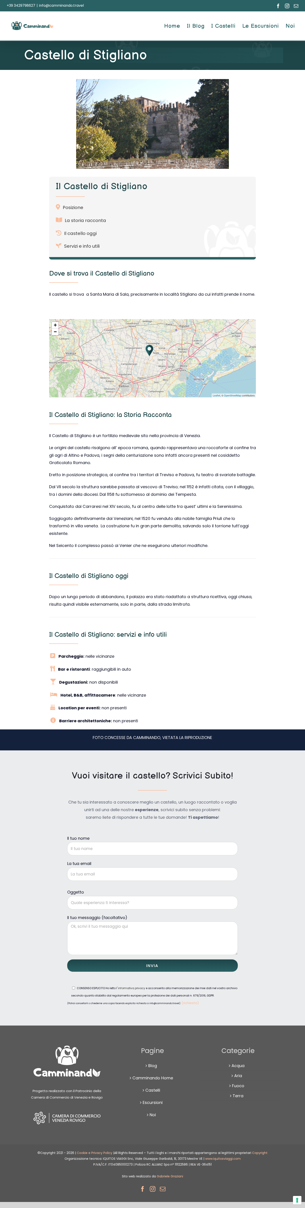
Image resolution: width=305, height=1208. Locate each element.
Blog (152, 1065)
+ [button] (55, 325)
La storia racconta (85, 220)
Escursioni (153, 1102)
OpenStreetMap (232, 395)
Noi (153, 1115)
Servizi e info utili (82, 246)
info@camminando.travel (61, 5)
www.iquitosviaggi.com (223, 1158)
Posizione (73, 207)
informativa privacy (131, 988)
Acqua (238, 1065)
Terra (238, 1096)
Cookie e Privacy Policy (95, 1153)
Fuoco (238, 1086)
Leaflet (216, 395)
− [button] (55, 332)
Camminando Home (152, 1078)
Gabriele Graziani (170, 1176)
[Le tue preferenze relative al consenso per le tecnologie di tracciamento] (297, 1200)
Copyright (259, 1153)
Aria (238, 1075)
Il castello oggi (80, 233)
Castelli (152, 1090)
